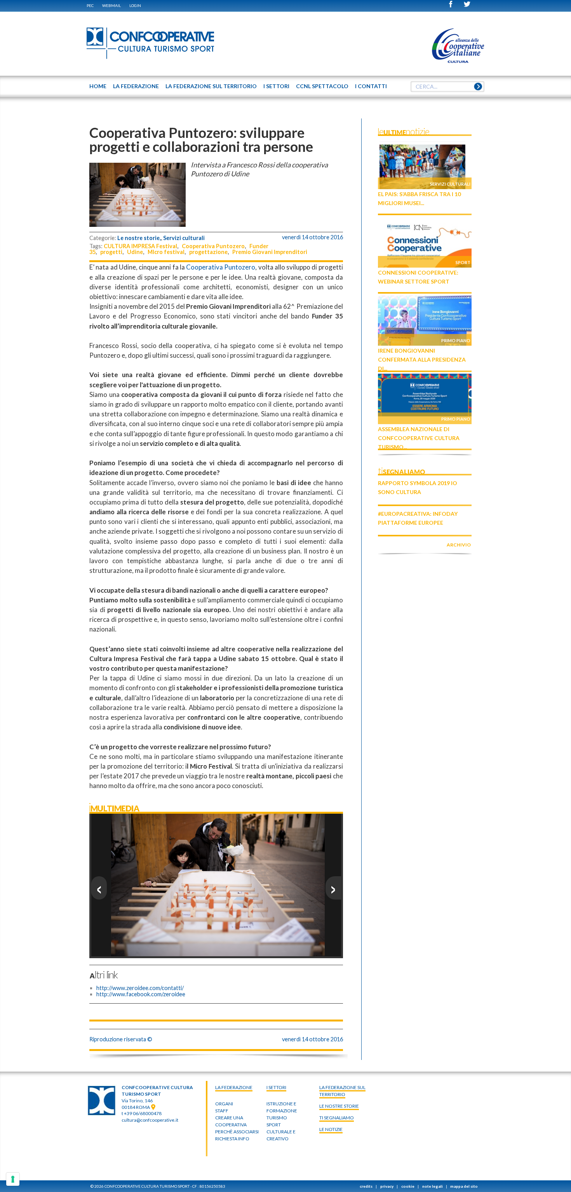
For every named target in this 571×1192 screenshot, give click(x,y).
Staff (221, 1111)
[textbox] (447, 86)
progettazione (208, 252)
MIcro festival (166, 252)
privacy (386, 1186)
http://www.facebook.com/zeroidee (140, 994)
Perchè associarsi (237, 1132)
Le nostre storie (339, 1106)
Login (135, 5)
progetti (111, 252)
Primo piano (455, 340)
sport (273, 1125)
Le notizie (331, 1129)
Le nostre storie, (139, 238)
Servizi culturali (184, 238)
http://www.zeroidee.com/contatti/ (140, 988)
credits (366, 1186)
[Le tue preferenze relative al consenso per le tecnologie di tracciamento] (12, 1179)
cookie (407, 1186)
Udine (135, 252)
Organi (224, 1104)
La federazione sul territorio (342, 1090)
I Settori (276, 1087)
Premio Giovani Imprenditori (269, 252)
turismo (276, 1118)
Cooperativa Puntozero (213, 246)
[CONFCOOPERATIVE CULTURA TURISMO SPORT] (151, 43)
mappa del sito (464, 1186)
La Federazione (233, 1087)
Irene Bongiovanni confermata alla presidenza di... (422, 359)
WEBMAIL (111, 5)
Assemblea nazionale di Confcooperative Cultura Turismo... (419, 438)
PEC (90, 5)
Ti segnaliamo (336, 1118)
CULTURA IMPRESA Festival (140, 246)
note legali (432, 1186)
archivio (459, 545)
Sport (463, 262)
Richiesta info (232, 1139)
